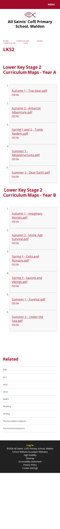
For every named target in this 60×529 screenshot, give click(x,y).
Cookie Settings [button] (30, 468)
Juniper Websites (39, 451)
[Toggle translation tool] (13, 4)
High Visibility (30, 455)
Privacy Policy (30, 464)
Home (6, 41)
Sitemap (30, 458)
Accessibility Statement (30, 461)
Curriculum (22, 41)
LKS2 (25, 43)
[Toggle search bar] (6, 4)
